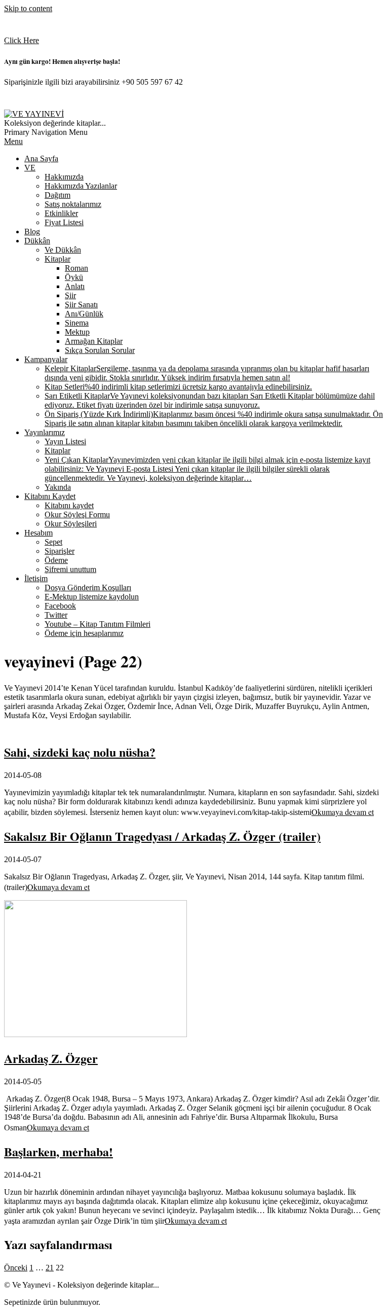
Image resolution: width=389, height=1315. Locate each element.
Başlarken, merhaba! (58, 1151)
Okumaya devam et (343, 811)
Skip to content (28, 8)
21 (50, 1267)
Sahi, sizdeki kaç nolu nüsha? (79, 752)
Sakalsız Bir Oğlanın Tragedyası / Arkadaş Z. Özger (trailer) (162, 836)
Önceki (15, 1267)
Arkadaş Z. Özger (51, 1058)
